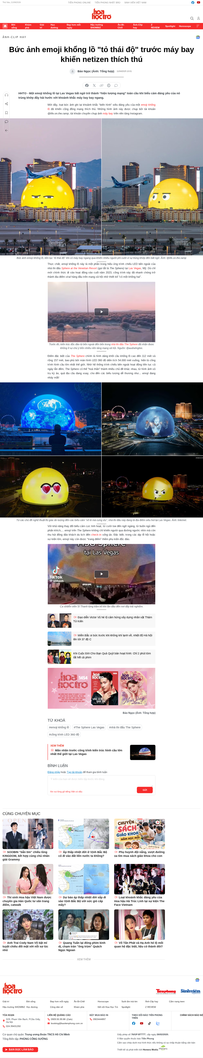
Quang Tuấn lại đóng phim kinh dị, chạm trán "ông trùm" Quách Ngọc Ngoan (81, 946)
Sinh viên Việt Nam (135, 2)
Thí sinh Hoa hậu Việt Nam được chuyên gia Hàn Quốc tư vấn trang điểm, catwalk (27, 901)
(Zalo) (69, 1019)
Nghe (6, 95)
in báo (109, 85)
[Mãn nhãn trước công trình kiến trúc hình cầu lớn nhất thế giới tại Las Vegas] (142, 752)
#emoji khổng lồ (59, 727)
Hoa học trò (13, 988)
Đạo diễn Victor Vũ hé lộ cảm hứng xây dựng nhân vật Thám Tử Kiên (112, 619)
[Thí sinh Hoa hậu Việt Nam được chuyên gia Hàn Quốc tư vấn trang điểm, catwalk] (28, 879)
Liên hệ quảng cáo (59, 1015)
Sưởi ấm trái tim (129, 1001)
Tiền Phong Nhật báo (107, 2)
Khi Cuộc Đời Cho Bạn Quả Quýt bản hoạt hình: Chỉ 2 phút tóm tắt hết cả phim (112, 655)
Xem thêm (197, 26)
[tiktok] (151, 1023)
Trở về (6, 130)
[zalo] (160, 1023)
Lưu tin (6, 113)
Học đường (54, 26)
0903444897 (99, 1019)
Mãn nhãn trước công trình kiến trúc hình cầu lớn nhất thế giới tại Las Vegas (86, 752)
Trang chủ (5, 26)
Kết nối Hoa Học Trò (108, 1007)
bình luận (116, 85)
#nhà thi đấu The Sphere (125, 727)
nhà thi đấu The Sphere (124, 344)
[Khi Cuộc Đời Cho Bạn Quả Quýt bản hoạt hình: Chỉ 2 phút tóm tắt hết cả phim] (59, 657)
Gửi (145, 790)
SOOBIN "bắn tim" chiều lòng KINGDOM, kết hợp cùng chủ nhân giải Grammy (26, 855)
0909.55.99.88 (58, 1019)
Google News (197, 37)
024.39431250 (13, 1026)
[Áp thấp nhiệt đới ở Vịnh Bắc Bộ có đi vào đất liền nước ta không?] (83, 834)
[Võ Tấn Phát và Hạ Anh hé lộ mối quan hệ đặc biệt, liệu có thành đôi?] (139, 924)
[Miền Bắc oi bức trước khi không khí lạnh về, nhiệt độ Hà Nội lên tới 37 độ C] (59, 639)
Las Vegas (135, 268)
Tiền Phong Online (79, 2)
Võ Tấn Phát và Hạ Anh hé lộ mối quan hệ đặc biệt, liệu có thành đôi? (138, 944)
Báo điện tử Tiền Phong (101, 14)
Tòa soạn (8, 1015)
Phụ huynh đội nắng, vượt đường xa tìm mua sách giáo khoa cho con (139, 853)
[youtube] (198, 2)
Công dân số (56, 1007)
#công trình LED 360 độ (64, 734)
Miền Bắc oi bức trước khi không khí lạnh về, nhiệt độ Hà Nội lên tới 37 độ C (112, 637)
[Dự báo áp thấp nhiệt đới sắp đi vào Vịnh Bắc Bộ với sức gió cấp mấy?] (83, 879)
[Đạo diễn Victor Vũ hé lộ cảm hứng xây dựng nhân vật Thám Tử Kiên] (59, 621)
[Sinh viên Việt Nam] (190, 992)
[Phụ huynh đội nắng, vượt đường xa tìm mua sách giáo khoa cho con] (139, 834)
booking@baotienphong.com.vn (67, 1023)
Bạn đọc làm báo (21, 1049)
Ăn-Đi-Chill (121, 26)
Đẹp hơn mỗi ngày (74, 26)
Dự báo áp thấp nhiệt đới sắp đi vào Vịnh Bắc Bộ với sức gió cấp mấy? (82, 901)
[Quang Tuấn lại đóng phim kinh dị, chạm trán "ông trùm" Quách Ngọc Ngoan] (83, 924)
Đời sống (14, 26)
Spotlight (170, 26)
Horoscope (185, 26)
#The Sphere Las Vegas (89, 727)
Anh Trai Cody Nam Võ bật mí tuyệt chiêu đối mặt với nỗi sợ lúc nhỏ (25, 946)
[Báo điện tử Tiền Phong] (166, 992)
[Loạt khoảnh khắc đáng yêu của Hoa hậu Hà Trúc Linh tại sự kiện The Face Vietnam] (139, 879)
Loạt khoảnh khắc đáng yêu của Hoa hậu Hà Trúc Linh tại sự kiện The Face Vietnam (139, 901)
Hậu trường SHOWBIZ (96, 26)
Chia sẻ (6, 104)
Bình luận (6, 121)
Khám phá (28, 26)
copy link (101, 85)
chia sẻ (87, 85)
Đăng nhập (54, 772)
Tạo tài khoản (74, 772)
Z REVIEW (155, 26)
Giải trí (42, 26)
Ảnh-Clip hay (138, 26)
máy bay (108, 113)
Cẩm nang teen (177, 1001)
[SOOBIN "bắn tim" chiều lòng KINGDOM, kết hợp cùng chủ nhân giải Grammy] (28, 834)
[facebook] (193, 2)
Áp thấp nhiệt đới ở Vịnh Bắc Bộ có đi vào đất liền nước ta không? (82, 853)
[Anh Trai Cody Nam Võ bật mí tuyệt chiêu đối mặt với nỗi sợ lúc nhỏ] (28, 924)
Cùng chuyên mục (21, 814)
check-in (96, 534)
